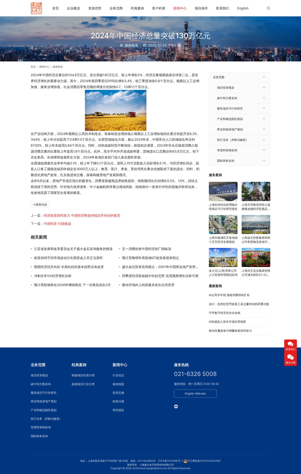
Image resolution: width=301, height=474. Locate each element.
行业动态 (118, 375)
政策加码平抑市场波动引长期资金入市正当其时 (68, 258)
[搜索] (268, 8)
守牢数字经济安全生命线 (224, 312)
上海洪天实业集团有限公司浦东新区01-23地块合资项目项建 (256, 273)
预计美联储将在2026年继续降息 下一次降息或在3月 (72, 285)
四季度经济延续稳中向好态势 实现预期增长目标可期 (160, 276)
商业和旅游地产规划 (230, 129)
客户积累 (158, 8)
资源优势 (94, 8)
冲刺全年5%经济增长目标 (52, 276)
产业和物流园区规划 (230, 119)
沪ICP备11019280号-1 (170, 460)
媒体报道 (131, 45)
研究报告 (118, 410)
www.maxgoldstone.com (153, 468)
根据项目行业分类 (83, 384)
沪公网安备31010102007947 (204, 460)
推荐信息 (41, 204)
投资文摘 (118, 392)
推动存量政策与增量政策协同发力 (230, 330)
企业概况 (73, 8)
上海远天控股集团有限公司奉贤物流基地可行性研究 (256, 240)
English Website (195, 393)
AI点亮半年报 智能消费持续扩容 (229, 295)
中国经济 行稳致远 (57, 224)
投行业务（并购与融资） (233, 139)
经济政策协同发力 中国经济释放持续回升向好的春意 (82, 215)
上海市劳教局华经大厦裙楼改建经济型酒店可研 (256, 207)
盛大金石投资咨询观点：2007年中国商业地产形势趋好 (161, 267)
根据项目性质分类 (83, 375)
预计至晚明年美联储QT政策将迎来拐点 (150, 258)
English (242, 8)
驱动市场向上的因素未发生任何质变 (148, 285)
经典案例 (137, 8)
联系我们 (222, 8)
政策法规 (118, 401)
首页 (55, 8)
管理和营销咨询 (227, 150)
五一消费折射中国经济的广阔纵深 (146, 249)
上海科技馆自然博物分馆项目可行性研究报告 (223, 206)
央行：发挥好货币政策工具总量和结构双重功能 (239, 304)
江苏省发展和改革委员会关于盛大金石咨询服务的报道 (73, 249)
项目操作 (201, 8)
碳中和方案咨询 (227, 98)
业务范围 (116, 8)
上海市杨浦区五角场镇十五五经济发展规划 (223, 239)
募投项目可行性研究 (230, 108)
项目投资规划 (225, 87)
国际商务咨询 (225, 160)
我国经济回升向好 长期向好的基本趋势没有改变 (69, 267)
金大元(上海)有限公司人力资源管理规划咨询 (223, 272)
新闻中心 (180, 8)
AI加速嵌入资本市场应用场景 (227, 321)
